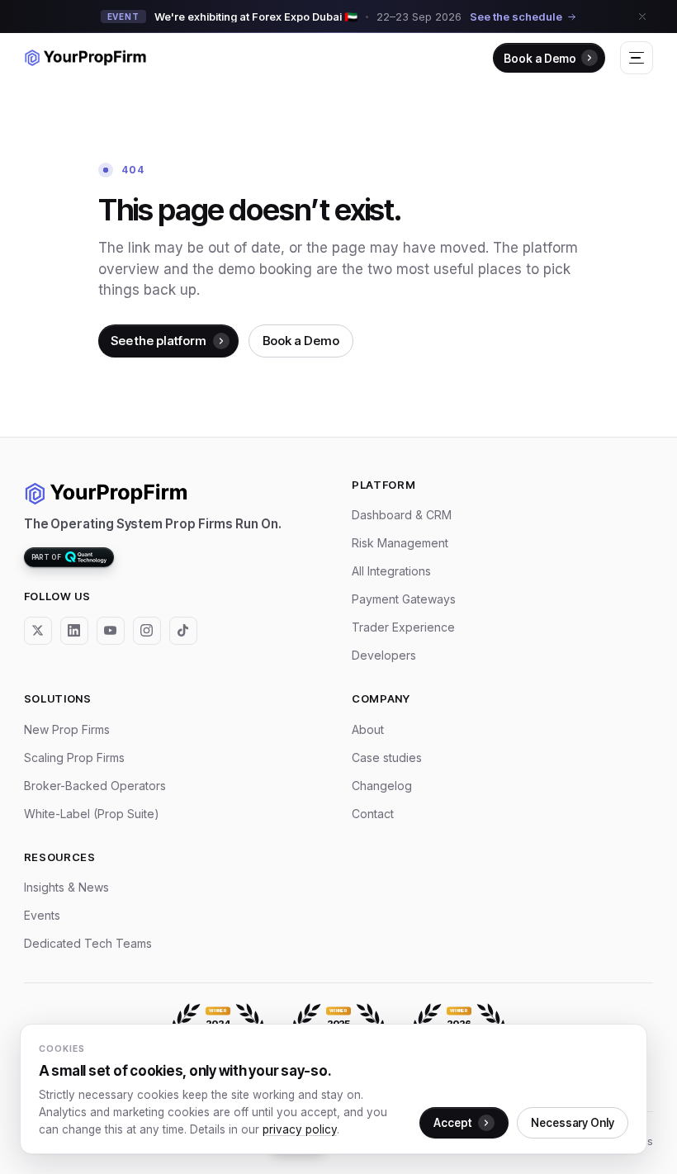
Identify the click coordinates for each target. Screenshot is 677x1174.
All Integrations (391, 571)
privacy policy (300, 1129)
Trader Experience (403, 627)
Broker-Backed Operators (95, 786)
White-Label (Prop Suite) (91, 814)
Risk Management (400, 543)
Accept (452, 1122)
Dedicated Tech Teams (88, 943)
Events (42, 915)
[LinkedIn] (74, 631)
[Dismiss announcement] (642, 16)
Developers (384, 655)
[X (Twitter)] (38, 631)
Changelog (382, 786)
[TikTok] (183, 631)
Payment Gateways (404, 599)
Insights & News (66, 887)
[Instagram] (147, 631)
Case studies (387, 757)
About (368, 729)
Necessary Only (572, 1122)
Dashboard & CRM (402, 515)
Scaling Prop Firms (74, 757)
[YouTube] (111, 631)
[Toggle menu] (636, 57)
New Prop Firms (67, 729)
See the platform (158, 340)
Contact (373, 814)
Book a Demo (540, 58)
